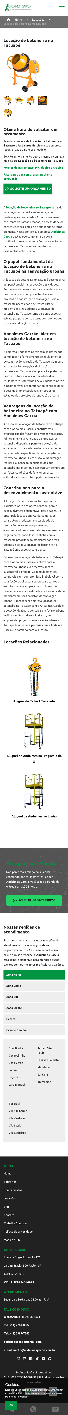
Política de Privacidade (17, 1396)
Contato (9, 1215)
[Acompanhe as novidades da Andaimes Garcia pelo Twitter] (37, 1359)
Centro (11, 1019)
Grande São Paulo (18, 1030)
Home (18, 19)
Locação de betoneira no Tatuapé (24, 23)
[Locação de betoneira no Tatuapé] (62, 8)
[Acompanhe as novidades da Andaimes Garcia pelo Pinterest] (50, 1359)
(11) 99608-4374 (22, 1316)
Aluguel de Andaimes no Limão (34, 816)
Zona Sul (12, 996)
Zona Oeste (14, 1007)
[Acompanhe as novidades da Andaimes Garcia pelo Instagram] (18, 1359)
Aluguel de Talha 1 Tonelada (34, 701)
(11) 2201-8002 (16, 1325)
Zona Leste (13, 985)
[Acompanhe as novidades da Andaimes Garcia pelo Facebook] (31, 1359)
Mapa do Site (12, 1240)
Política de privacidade (18, 1231)
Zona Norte (14, 974)
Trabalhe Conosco (15, 1223)
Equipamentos (13, 1190)
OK (11, 1405)
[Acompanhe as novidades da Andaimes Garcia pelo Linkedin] (24, 1359)
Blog (7, 1206)
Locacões (38, 19)
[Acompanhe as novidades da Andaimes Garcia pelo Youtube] (43, 1359)
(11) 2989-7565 (16, 1333)
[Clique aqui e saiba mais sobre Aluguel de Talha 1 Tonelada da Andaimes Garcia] (34, 677)
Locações (10, 1198)
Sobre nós (10, 1181)
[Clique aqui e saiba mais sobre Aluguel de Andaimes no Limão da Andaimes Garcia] (34, 792)
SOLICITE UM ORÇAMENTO (30, 188)
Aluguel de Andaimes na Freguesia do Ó (34, 758)
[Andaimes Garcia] (18, 8)
